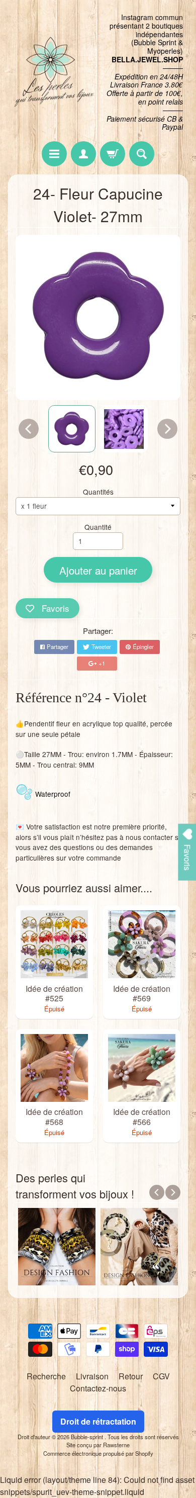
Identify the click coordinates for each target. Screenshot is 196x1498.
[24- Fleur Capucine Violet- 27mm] (71, 428)
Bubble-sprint (88, 1437)
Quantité (98, 527)
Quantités (98, 492)
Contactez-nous (98, 1388)
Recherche (46, 1376)
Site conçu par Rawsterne (98, 1445)
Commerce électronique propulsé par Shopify (98, 1453)
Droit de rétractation (98, 1421)
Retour (131, 1376)
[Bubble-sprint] (53, 72)
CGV (161, 1376)
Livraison (92, 1376)
